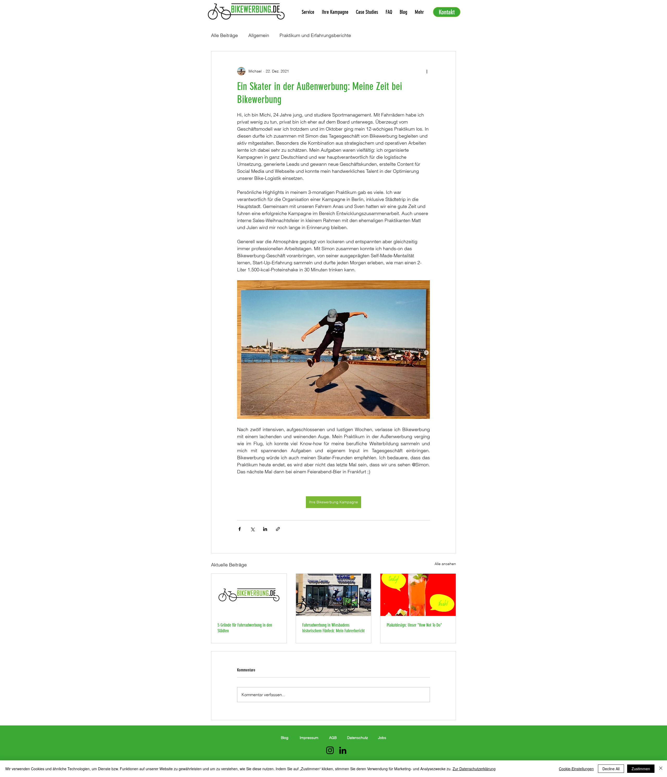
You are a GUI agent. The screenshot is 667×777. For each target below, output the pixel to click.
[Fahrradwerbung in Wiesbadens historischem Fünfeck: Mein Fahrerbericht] (333, 595)
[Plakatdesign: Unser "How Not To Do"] (418, 595)
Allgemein (258, 35)
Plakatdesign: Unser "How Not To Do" (414, 625)
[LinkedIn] (343, 750)
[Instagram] (330, 750)
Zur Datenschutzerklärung (474, 768)
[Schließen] (661, 768)
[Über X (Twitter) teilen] (252, 529)
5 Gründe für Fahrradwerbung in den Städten (245, 628)
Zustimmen (641, 768)
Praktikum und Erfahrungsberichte (315, 35)
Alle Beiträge (224, 35)
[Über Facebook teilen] (239, 529)
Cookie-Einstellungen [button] (576, 768)
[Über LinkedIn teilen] (265, 529)
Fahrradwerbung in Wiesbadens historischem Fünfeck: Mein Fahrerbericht (333, 628)
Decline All (611, 768)
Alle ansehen (445, 563)
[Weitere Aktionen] (427, 71)
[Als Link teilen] (277, 529)
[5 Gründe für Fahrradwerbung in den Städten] (249, 595)
